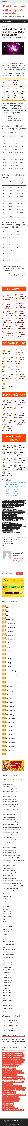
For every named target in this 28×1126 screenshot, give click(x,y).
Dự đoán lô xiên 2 (6, 1079)
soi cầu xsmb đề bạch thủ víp (10, 804)
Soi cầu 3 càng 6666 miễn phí (9, 1092)
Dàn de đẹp (20, 517)
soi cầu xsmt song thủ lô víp (10, 862)
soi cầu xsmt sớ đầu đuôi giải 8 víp (12, 857)
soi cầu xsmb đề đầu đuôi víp (10, 806)
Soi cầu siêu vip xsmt (8, 842)
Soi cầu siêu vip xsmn (8, 868)
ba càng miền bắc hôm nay (18, 503)
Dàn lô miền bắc (6, 522)
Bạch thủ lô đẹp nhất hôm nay (16, 504)
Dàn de (15, 515)
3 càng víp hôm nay (7, 503)
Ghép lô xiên (5, 1088)
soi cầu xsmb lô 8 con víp (9, 819)
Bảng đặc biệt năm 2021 (17, 1062)
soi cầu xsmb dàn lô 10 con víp (11, 791)
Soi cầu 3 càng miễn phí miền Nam (10, 1094)
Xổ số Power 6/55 (10, 643)
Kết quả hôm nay (10, 619)
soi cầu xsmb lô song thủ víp (10, 832)
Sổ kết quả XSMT (10, 631)
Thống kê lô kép (10, 699)
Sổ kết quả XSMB (10, 623)
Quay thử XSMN (10, 742)
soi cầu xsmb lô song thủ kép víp (11, 829)
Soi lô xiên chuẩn (14, 1101)
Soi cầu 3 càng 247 (20, 1090)
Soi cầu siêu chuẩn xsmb (9, 817)
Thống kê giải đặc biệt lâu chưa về (10, 532)
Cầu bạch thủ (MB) (11, 671)
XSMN (7, 611)
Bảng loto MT (6, 990)
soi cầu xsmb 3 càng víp (9, 786)
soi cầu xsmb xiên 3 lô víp (9, 837)
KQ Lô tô (5, 988)
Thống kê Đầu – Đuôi (11, 711)
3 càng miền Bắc (21, 500)
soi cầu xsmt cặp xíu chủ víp (10, 847)
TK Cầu (4, 947)
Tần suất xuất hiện (11, 718)
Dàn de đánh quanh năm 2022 (9, 517)
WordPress (10, 1124)
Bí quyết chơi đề (7, 893)
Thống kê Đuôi (10, 706)
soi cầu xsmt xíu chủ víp (9, 865)
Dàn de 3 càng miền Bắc (8, 1070)
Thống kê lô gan (10, 691)
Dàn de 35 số (15, 516)
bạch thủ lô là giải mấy (8, 507)
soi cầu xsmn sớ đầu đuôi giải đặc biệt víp (14, 885)
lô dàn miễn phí (12, 526)
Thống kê (8, 655)
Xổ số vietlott (9, 635)
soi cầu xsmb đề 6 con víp (9, 796)
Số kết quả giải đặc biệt (8, 1103)
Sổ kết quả (5, 909)
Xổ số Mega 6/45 (10, 639)
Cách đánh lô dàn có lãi (8, 513)
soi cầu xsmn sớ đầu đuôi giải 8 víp (12, 883)
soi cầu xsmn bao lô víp (9, 870)
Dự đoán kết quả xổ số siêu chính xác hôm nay (13, 1077)
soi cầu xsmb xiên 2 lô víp (9, 834)
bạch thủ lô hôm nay (7, 506)
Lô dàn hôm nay (18, 525)
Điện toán (5, 937)
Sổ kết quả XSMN (10, 627)
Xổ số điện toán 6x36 (11, 659)
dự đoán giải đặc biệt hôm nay (16, 1072)
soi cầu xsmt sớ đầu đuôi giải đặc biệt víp (13, 860)
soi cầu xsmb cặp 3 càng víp (10, 789)
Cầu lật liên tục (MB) (11, 675)
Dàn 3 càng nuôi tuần (7, 515)
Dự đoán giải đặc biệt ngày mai (10, 523)
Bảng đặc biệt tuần (7, 512)
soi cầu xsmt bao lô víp (9, 845)
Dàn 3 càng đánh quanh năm (9, 1068)
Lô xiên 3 (13, 1090)
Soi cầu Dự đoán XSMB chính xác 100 (11, 1099)
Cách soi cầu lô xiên (16, 1064)
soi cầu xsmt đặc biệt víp (9, 850)
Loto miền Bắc (9, 726)
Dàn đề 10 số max (6, 520)
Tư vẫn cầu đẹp (7, 896)
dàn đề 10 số (21, 519)
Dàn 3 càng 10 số (19, 513)
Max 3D (8, 647)
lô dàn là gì (5, 526)
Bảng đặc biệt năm (6, 510)
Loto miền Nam (10, 730)
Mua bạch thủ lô (21, 526)
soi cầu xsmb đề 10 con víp (10, 801)
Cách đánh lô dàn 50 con (19, 512)
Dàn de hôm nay (6, 519)
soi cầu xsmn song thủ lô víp (10, 888)
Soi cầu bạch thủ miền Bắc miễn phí (10, 528)
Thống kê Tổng (10, 715)
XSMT (7, 615)
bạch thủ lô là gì (17, 506)
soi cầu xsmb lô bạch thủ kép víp (11, 822)
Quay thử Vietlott (10, 750)
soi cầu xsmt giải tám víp (9, 852)
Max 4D (8, 651)
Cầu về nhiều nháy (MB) (12, 683)
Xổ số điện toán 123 (11, 663)
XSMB (7, 607)
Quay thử (5, 998)
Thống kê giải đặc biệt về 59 (9, 1109)
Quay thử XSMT (10, 746)
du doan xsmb (6, 1066)
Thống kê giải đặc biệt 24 (8, 1105)
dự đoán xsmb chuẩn (7, 1081)
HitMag (17, 1124)
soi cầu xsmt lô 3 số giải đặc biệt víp (12, 855)
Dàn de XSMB (14, 519)
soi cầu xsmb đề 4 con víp (9, 794)
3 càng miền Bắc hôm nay (8, 502)
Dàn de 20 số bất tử (6, 516)
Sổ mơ (7, 754)
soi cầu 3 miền (22, 1094)
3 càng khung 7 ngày (12, 500)
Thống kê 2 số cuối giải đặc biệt (9, 529)
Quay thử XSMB (10, 738)
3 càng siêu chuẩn (19, 502)
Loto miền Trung (10, 734)
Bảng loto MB (6, 995)
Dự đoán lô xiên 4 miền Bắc (18, 1079)
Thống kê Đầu (9, 703)
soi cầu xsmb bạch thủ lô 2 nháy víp (12, 827)
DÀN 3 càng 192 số (14, 1066)
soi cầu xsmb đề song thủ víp (10, 809)
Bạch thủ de (5, 504)
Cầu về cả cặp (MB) (11, 679)
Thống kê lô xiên (10, 695)
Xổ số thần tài (9, 667)
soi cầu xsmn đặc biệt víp (9, 875)
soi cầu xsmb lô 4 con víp (9, 811)
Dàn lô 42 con (14, 520)
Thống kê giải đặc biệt (7, 530)
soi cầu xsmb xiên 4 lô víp (9, 840)
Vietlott (5, 919)
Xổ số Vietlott (6, 931)
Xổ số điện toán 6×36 (8, 944)
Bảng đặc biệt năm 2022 (18, 510)
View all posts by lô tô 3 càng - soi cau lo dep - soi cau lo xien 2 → (18, 560)
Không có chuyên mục (7, 525)
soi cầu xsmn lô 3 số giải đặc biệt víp (12, 880)
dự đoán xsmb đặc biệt (7, 1083)
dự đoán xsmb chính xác (18, 1081)
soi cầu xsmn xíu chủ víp (9, 891)
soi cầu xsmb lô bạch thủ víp (10, 824)
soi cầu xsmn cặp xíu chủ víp (10, 873)
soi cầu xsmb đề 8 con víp (9, 799)
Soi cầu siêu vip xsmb (8, 784)
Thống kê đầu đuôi (11, 687)
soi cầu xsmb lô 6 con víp (9, 814)
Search (19, 573)
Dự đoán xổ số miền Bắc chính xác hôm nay (12, 1085)
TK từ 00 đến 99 (10, 722)
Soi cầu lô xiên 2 (6, 1101)
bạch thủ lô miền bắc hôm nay (9, 509)
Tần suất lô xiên (20, 1109)
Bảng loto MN (7, 992)
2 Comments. (9, 39)
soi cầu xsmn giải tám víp (9, 878)
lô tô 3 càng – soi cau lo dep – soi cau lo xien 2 (14, 10)
